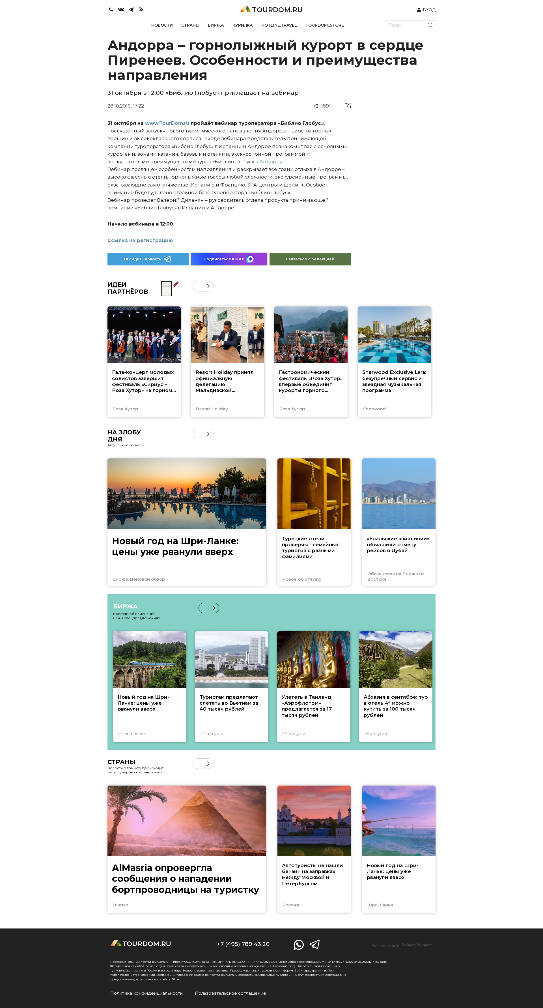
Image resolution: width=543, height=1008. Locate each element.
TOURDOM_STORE (324, 25)
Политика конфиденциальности (146, 993)
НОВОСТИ (162, 25)
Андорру (270, 161)
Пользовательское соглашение (230, 993)
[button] (198, 286)
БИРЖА (216, 25)
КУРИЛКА (242, 25)
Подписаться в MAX (224, 259)
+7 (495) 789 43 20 (243, 944)
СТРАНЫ (190, 25)
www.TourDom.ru (167, 123)
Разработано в (402, 945)
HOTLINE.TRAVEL (279, 25)
